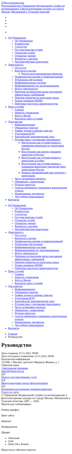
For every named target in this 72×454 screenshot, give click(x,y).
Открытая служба (25, 52)
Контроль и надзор (25, 70)
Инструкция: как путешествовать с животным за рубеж (41, 159)
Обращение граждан (26, 127)
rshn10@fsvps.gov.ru (12, 371)
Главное (19, 109)
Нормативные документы (29, 193)
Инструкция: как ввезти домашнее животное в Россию (41, 153)
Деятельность (15, 64)
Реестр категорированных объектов (41, 73)
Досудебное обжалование (29, 196)
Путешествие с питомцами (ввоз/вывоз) (37, 139)
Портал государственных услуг (19, 377)
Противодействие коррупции (31, 61)
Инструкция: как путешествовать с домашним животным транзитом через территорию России (43, 166)
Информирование (25, 124)
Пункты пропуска (25, 184)
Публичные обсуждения (29, 79)
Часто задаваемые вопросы (30, 178)
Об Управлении (17, 37)
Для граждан (15, 121)
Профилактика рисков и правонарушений (39, 76)
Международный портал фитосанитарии (24, 383)
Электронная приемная (14, 368)
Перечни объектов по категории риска (37, 97)
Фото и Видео (23, 115)
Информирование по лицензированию (37, 85)
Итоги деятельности (26, 88)
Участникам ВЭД (25, 133)
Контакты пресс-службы (29, 118)
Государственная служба (29, 49)
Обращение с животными (29, 181)
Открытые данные (25, 55)
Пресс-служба (16, 106)
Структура (21, 46)
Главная (12, 333)
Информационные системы (30, 82)
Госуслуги (20, 67)
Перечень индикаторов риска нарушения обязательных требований (38, 93)
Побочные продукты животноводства (36, 103)
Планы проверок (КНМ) (29, 100)
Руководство (22, 43)
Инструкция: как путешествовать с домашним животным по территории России (42, 145)
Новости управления (27, 112)
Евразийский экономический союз (34, 136)
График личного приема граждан (34, 130)
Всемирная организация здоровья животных (26, 389)
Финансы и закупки (26, 58)
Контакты (13, 199)
